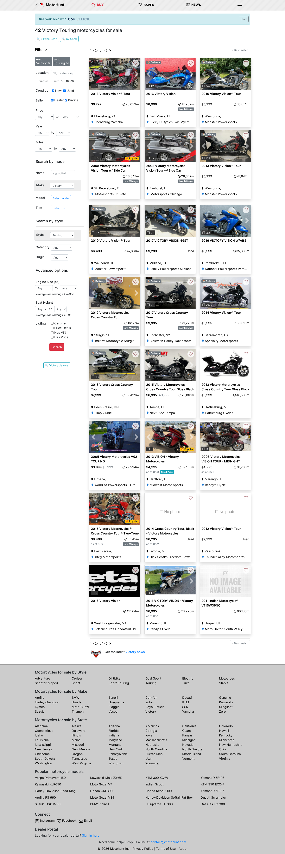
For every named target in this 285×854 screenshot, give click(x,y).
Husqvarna (116, 702)
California (189, 726)
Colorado (226, 726)
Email (88, 820)
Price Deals (62, 328)
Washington (43, 763)
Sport (76, 683)
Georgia (151, 731)
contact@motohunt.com (168, 842)
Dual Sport (153, 678)
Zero (222, 711)
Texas (113, 758)
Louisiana (42, 740)
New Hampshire (230, 745)
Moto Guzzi (80, 707)
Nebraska (152, 745)
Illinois (76, 735)
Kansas (187, 735)
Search (57, 347)
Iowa (148, 735)
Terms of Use (166, 849)
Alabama (41, 726)
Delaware (79, 731)
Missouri (78, 745)
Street (223, 683)
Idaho (39, 735)
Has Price (61, 337)
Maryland (115, 740)
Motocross (227, 678)
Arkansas (152, 726)
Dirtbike (114, 678)
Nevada (187, 745)
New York (116, 749)
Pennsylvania (118, 754)
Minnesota (226, 740)
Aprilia (39, 697)
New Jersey (43, 749)
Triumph (78, 711)
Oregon (77, 754)
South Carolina (230, 754)
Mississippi (43, 745)
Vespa (113, 711)
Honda (76, 702)
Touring (150, 683)
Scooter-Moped (46, 683)
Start (244, 19)
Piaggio (114, 707)
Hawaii (224, 731)
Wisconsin (116, 763)
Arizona (114, 726)
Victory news (135, 652)
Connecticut (44, 731)
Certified (60, 323)
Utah (148, 758)
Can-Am (151, 697)
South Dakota (45, 758)
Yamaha (188, 711)
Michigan (188, 740)
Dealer (59, 100)
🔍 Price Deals (47, 38)
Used (70, 91)
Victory (150, 711)
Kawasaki (226, 702)
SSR (185, 707)
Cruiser (77, 678)
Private (73, 100)
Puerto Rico (154, 754)
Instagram (47, 820)
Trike (185, 683)
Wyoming (152, 763)
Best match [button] (240, 50)
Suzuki (40, 711)
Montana (115, 745)
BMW (75, 697)
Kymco (40, 707)
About (183, 849)
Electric (187, 678)
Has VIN (60, 332)
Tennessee (79, 758)
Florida (114, 731)
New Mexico (81, 749)
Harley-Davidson (47, 702)
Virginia (224, 758)
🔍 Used (69, 38)
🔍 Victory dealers (56, 365)
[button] (93, 74)
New (58, 91)
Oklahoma (42, 754)
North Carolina (156, 749)
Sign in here (90, 835)
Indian (149, 702)
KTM (185, 702)
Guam (186, 731)
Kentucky (225, 735)
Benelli (113, 697)
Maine (76, 740)
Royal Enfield (155, 707)
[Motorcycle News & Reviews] (188, 5)
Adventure (42, 678)
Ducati (187, 697)
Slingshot (226, 707)
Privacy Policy (142, 849)
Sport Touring (119, 683)
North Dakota (192, 749)
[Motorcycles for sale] (93, 5)
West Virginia (81, 763)
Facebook (69, 820)
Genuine (225, 697)
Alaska (76, 726)
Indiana (114, 735)
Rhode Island (191, 754)
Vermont (188, 758)
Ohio (222, 749)
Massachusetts (156, 740)
